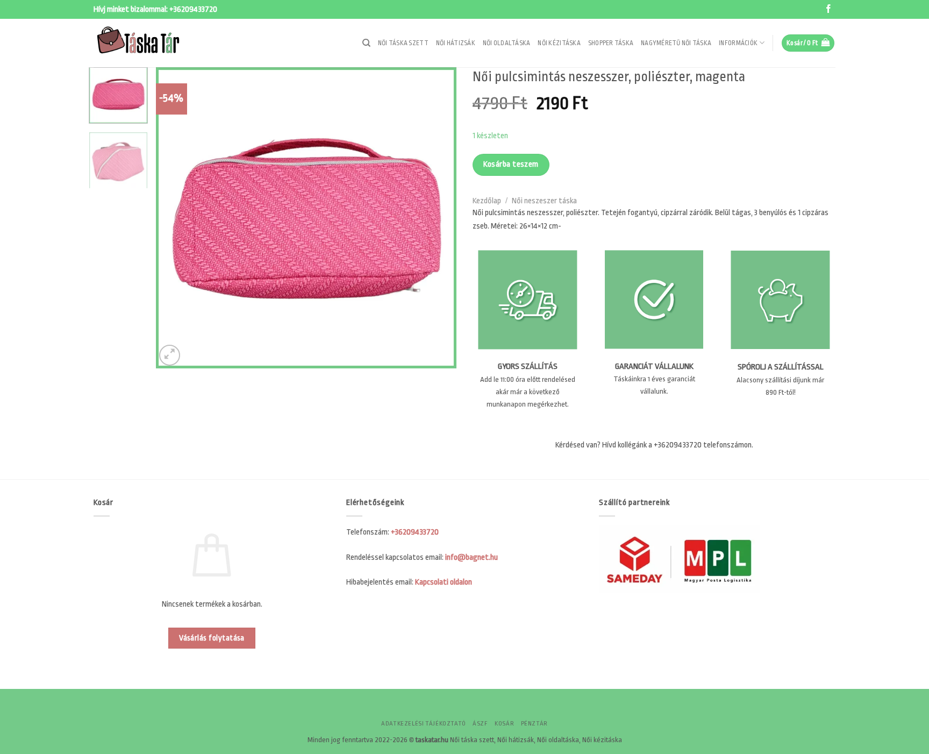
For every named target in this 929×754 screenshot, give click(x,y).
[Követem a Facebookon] (828, 9)
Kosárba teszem (511, 164)
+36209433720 (193, 9)
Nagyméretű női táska (676, 43)
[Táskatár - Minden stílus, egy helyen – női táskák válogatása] (147, 43)
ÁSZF (480, 723)
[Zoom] (169, 355)
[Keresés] (366, 43)
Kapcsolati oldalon (443, 582)
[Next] (437, 218)
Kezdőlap (487, 200)
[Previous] (175, 218)
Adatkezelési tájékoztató (423, 723)
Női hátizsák (455, 43)
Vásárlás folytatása (212, 638)
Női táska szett (403, 43)
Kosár (504, 723)
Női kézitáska (559, 43)
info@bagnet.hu (471, 557)
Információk (738, 43)
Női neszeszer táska (544, 200)
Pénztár (534, 723)
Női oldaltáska (507, 43)
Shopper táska (610, 43)
